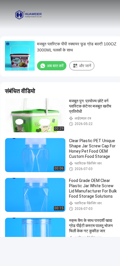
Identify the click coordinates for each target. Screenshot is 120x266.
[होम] (28, 14)
